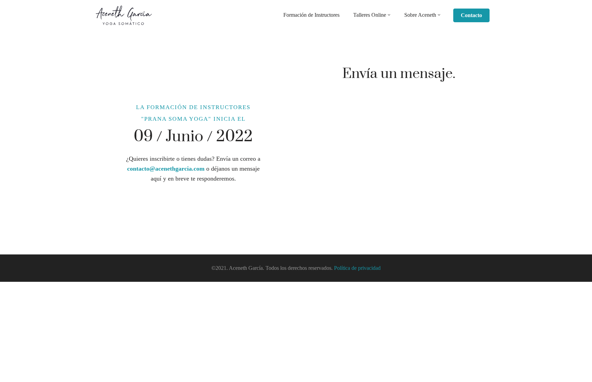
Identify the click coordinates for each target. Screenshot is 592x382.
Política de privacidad (357, 268)
